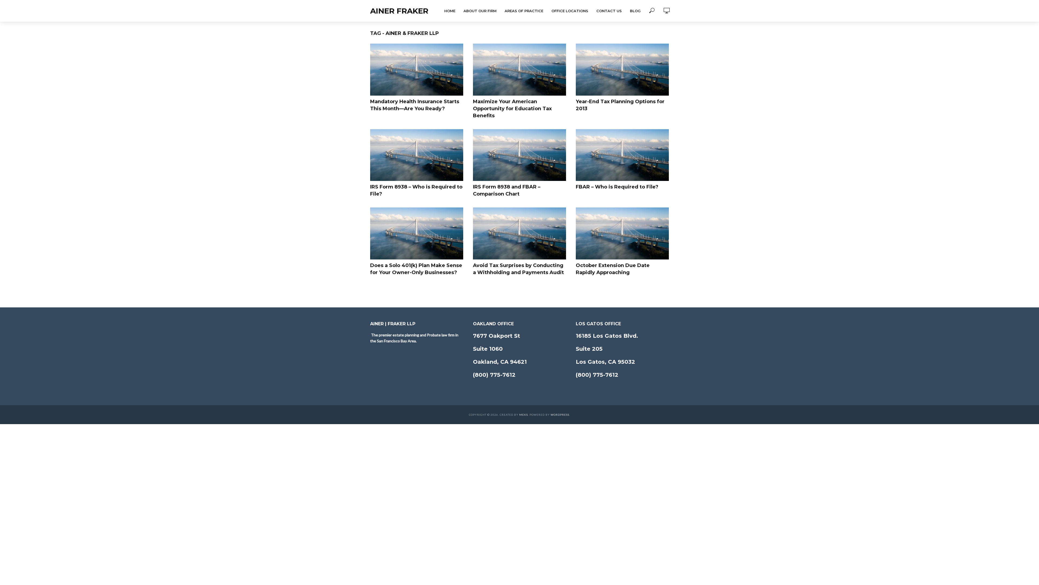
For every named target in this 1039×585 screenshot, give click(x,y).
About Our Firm (480, 11)
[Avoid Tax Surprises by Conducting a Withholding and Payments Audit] (519, 233)
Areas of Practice (524, 11)
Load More (519, 290)
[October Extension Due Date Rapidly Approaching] (622, 233)
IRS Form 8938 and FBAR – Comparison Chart (506, 190)
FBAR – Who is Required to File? (617, 187)
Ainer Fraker (399, 11)
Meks (523, 414)
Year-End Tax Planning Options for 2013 (620, 105)
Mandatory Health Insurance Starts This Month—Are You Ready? (414, 105)
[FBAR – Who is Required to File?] (622, 155)
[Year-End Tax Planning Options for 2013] (622, 70)
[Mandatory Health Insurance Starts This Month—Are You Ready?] (416, 70)
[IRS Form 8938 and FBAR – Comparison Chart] (519, 155)
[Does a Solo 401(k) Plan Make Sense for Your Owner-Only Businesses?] (416, 233)
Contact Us (609, 11)
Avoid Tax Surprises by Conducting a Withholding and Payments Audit (518, 268)
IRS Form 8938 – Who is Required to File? (416, 190)
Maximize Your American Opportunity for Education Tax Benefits (512, 109)
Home (449, 11)
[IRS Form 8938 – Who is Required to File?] (416, 155)
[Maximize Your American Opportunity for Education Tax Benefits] (519, 70)
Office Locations (569, 11)
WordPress (560, 414)
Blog (635, 11)
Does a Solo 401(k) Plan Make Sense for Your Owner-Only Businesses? (416, 268)
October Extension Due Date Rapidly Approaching (613, 268)
